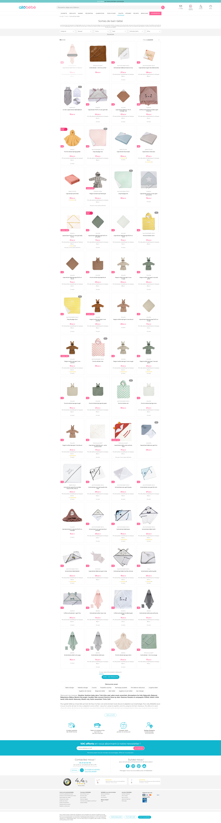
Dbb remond (99, 697)
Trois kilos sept (104, 695)
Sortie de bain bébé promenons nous (123, 67)
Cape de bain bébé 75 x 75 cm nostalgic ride (123, 110)
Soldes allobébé (83, 802)
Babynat (154, 695)
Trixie (105, 699)
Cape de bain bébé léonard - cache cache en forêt (98, 446)
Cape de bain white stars (148, 151)
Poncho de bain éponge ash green (98, 403)
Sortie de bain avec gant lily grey (123, 487)
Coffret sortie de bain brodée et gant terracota (148, 110)
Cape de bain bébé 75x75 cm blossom (72, 67)
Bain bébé (112, 691)
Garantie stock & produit (65, 804)
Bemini (77, 697)
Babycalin (146, 695)
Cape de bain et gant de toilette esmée (149, 67)
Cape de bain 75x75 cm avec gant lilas (98, 109)
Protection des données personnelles (68, 795)
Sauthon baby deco (92, 695)
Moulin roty (85, 699)
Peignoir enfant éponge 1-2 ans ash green (149, 362)
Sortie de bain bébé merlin (148, 529)
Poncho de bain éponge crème (123, 655)
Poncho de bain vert (123, 403)
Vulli (108, 699)
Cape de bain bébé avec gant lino (148, 445)
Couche (94, 687)
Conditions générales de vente (66, 794)
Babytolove (64, 697)
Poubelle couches (105, 687)
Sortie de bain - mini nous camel (97, 67)
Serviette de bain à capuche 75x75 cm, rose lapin (72, 530)
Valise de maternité (126, 799)
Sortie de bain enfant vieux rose (98, 613)
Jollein (152, 697)
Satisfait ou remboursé (64, 806)
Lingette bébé (153, 687)
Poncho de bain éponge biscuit (98, 277)
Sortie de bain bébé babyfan (72, 571)
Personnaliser (116, 817)
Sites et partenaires (105, 794)
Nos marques (83, 797)
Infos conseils (125, 795)
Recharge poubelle (121, 687)
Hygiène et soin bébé (125, 691)
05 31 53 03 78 (149, 733)
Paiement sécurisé (147, 792)
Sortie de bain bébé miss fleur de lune (123, 571)
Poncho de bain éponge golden (72, 151)
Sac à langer (140, 691)
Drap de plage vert (123, 193)
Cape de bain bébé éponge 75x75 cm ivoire (123, 236)
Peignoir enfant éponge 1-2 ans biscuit (72, 445)
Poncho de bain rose (97, 361)
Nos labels (103, 795)
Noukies (81, 695)
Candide (91, 697)
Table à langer (69, 687)
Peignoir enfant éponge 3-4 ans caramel (98, 320)
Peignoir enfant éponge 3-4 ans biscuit (123, 319)
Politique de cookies (64, 799)
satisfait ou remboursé (123, 731)
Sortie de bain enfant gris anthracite (149, 613)
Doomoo (124, 697)
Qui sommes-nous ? (84, 794)
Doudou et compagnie (135, 697)
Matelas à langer (83, 687)
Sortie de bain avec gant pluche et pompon (98, 530)
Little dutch (69, 699)
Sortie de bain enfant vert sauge (72, 655)
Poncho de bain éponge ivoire (149, 403)
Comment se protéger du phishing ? (88, 800)
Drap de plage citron (72, 319)
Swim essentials (96, 699)
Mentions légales (84, 799)
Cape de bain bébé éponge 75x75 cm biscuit (72, 278)
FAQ (102, 801)
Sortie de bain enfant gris (97, 655)
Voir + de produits (110, 677)
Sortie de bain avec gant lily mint (148, 487)
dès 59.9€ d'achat (71, 731)
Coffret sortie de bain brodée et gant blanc (123, 613)
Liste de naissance (126, 794)
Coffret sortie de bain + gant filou (72, 613)
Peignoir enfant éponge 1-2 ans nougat (123, 361)
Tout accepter (144, 817)
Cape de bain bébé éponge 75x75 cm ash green (97, 236)
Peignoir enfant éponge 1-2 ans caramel (72, 362)
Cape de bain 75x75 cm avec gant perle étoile (148, 194)
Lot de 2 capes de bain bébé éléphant (72, 109)
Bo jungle (83, 697)
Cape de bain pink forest (72, 193)
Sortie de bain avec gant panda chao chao (97, 488)
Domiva (107, 697)
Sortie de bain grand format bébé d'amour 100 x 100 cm (72, 488)
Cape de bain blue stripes (123, 151)
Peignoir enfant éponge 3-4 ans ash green (149, 278)
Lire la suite (110, 715)
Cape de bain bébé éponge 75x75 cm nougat (148, 320)
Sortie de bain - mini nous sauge (148, 655)
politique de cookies (68, 819)
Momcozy (77, 699)
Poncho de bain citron (149, 235)
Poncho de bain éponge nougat (72, 403)
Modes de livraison (64, 800)
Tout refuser (130, 817)
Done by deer (115, 697)
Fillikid (146, 697)
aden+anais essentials (119, 695)
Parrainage (124, 800)
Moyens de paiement (64, 802)
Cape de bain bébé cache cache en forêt (123, 446)
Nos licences (104, 797)
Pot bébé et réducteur (138, 687)
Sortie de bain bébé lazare (123, 529)
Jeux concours (125, 797)
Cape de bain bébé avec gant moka (98, 571)
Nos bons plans (83, 795)
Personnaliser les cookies (65, 797)
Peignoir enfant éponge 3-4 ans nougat (123, 278)
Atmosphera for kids (135, 695)
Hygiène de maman (85, 691)
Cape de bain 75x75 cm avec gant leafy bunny (72, 236)
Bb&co (71, 697)
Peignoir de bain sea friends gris (98, 193)
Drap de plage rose (98, 151)
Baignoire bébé (100, 691)
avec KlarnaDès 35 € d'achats (98, 732)
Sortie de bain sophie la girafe (148, 571)
